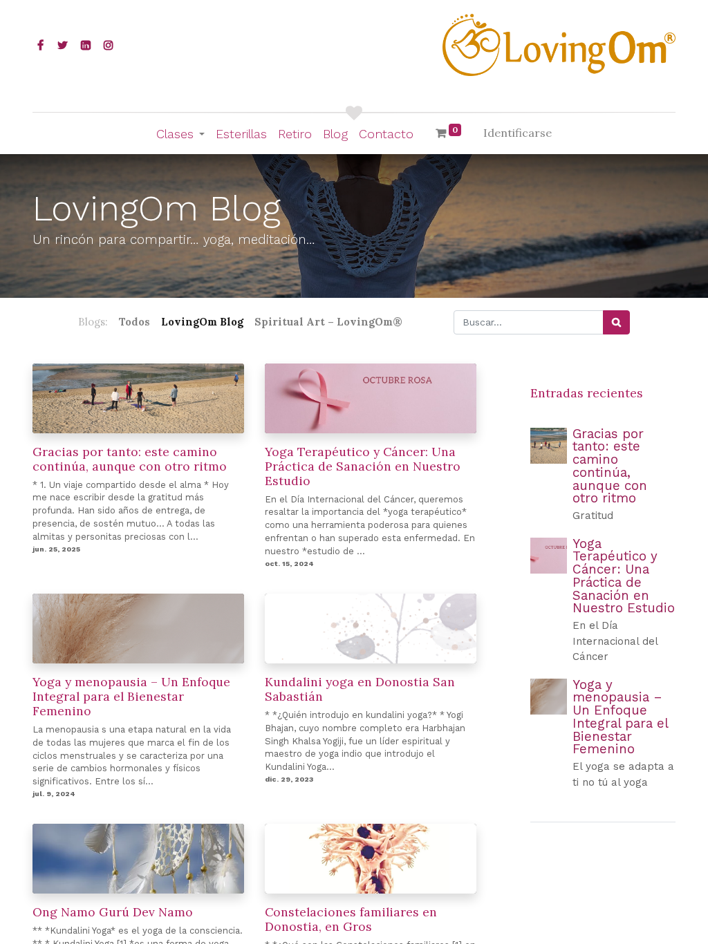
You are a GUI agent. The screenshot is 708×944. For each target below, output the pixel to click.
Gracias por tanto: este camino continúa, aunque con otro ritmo (129, 458)
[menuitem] (241, 134)
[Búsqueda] (616, 322)
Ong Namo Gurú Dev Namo (112, 912)
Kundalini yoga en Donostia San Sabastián (360, 689)
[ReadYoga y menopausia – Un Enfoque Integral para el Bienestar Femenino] (548, 697)
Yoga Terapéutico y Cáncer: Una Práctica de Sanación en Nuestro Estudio (362, 466)
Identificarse (517, 133)
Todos (134, 321)
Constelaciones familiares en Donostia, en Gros (351, 919)
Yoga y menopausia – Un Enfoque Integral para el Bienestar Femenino (131, 696)
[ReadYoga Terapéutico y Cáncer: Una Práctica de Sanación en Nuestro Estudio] (548, 556)
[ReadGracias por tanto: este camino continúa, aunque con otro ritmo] (548, 446)
